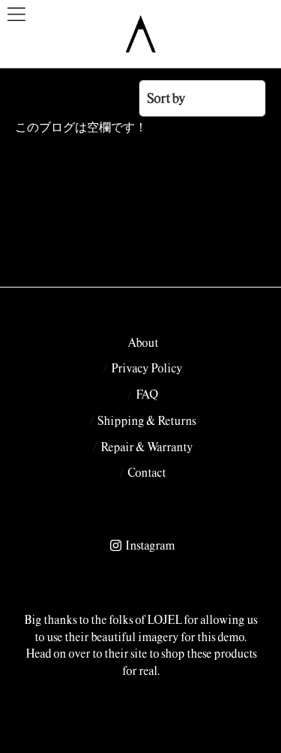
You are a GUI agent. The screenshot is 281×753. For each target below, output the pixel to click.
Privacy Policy (146, 367)
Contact (146, 472)
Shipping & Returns (146, 420)
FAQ (147, 394)
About (142, 342)
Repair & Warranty (146, 446)
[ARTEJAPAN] (141, 34)
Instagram (150, 545)
